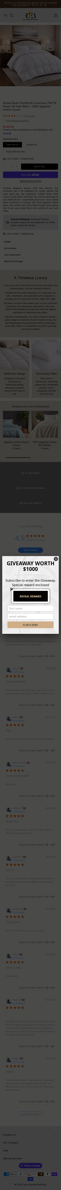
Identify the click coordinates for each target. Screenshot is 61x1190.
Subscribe (30, 625)
